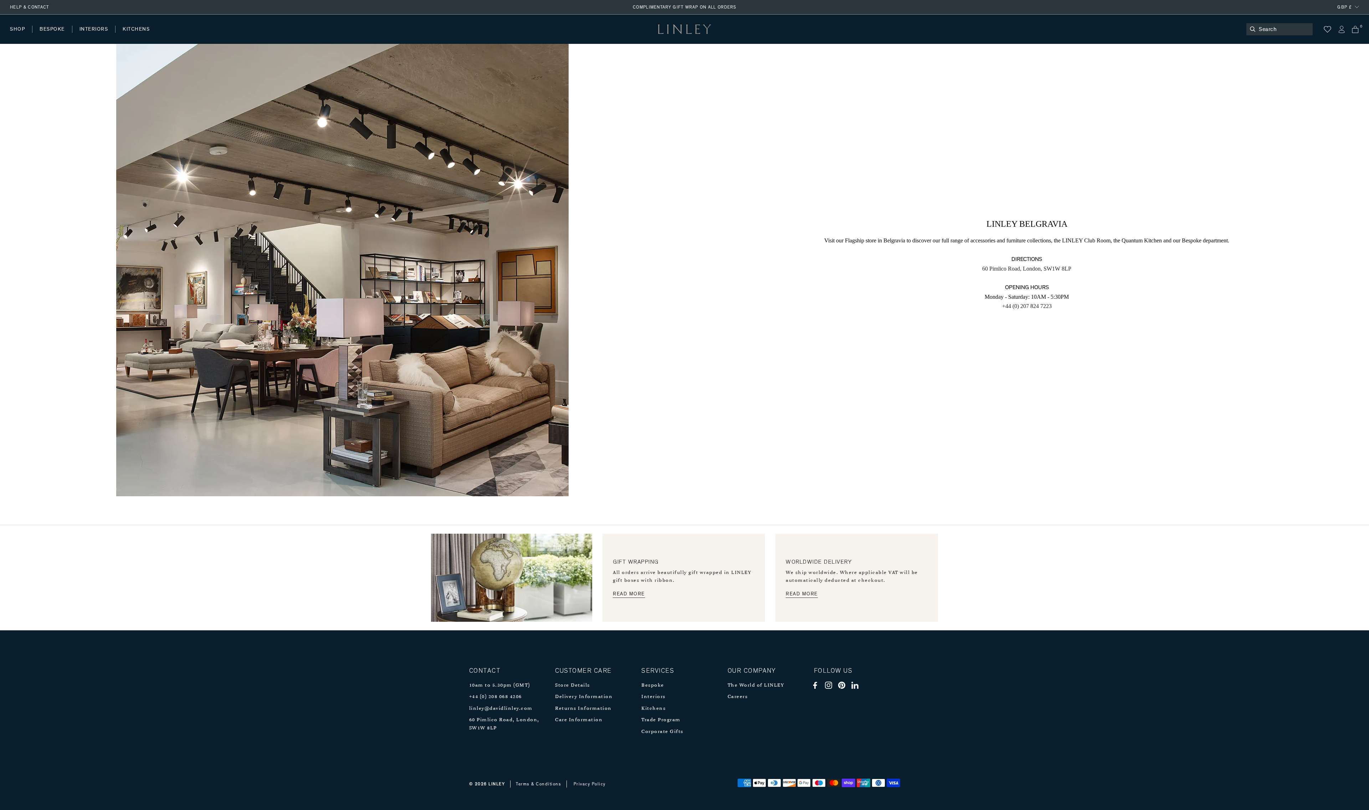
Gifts (266, 36)
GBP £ (1344, 7)
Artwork (189, 36)
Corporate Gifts (662, 731)
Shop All (20, 36)
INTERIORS (94, 29)
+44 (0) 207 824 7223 (1027, 306)
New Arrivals (62, 36)
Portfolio (131, 36)
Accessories (109, 36)
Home (17, 36)
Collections (229, 36)
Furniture (151, 36)
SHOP (17, 29)
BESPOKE (52, 29)
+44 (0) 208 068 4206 (495, 696)
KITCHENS (136, 29)
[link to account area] (1341, 29)
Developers (55, 36)
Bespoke (652, 685)
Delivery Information (583, 696)
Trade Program (661, 720)
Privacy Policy (590, 784)
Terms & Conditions (538, 784)
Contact (168, 36)
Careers (738, 696)
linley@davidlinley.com (501, 708)
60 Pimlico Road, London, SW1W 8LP (1026, 269)
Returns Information (583, 708)
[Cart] (1355, 29)
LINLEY (496, 784)
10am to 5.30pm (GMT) (499, 685)
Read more (629, 593)
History (94, 36)
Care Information (579, 720)
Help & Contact (29, 7)
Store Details (572, 685)
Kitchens (653, 708)
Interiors (653, 696)
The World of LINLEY (756, 685)
